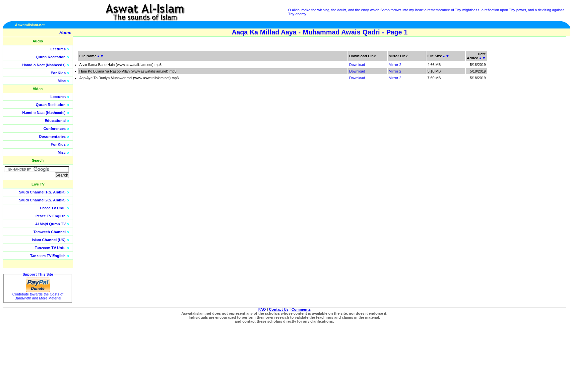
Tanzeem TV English (48, 256)
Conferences (54, 129)
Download (357, 65)
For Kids (58, 73)
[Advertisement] (541, 149)
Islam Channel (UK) (49, 240)
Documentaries (52, 136)
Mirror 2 (395, 65)
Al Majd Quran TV (50, 224)
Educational (55, 121)
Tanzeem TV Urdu (50, 248)
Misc (62, 81)
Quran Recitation (51, 57)
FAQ (262, 309)
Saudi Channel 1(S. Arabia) (42, 192)
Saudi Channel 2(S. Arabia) (42, 200)
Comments (301, 309)
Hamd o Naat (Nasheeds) (44, 65)
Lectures (58, 49)
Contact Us (278, 309)
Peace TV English (50, 216)
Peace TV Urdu (53, 208)
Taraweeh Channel (49, 232)
